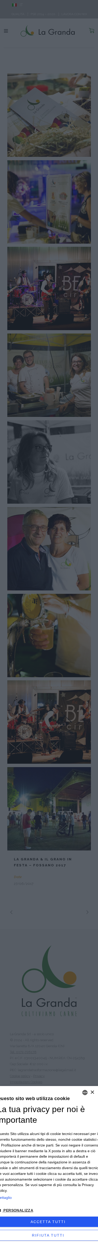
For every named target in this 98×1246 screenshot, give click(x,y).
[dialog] (49, 1166)
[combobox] (85, 1092)
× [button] (92, 1092)
